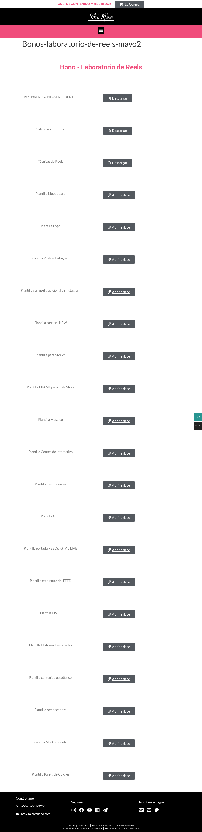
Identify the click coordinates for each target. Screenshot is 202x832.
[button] (129, 4)
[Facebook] (81, 810)
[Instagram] (73, 810)
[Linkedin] (97, 810)
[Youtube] (89, 810)
